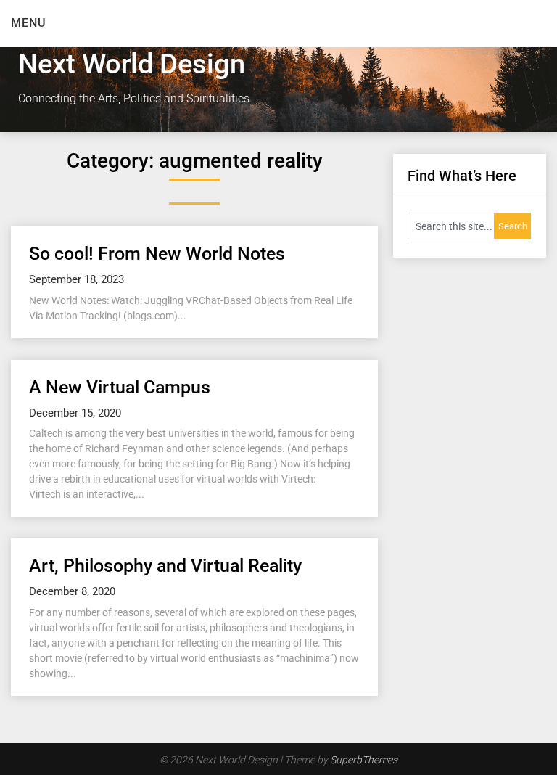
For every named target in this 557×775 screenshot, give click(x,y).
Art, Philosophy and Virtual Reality (165, 565)
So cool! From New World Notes (157, 253)
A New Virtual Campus (119, 387)
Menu (28, 23)
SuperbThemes (363, 760)
